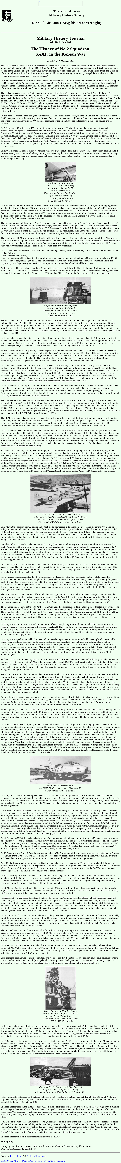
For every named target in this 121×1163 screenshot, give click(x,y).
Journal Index (16, 1156)
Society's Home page (36, 1156)
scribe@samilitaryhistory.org (51, 1161)
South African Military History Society (19, 1161)
